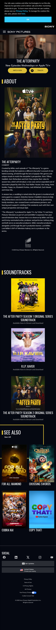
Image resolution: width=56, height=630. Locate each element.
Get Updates (29, 563)
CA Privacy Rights (28, 586)
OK (28, 19)
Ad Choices (28, 589)
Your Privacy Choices (26, 592)
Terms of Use (28, 582)
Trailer (40, 70)
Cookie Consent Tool (28, 596)
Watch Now (17, 70)
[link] (49, 26)
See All (7, 437)
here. (23, 13)
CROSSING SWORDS (40, 484)
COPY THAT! (35, 530)
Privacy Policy (28, 579)
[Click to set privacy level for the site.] (34, 592)
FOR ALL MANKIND (11, 484)
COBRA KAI (7, 530)
